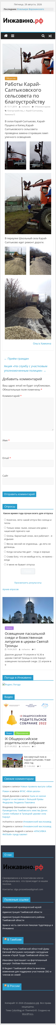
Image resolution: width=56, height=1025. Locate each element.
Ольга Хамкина (42, 343)
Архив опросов (10, 589)
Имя (6, 440)
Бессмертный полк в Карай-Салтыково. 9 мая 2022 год (37, 759)
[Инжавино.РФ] (23, 861)
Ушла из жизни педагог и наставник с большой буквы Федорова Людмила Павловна (24, 799)
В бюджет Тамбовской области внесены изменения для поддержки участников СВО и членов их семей (26, 971)
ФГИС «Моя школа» (30, 791)
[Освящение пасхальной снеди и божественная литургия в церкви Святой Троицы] (28, 598)
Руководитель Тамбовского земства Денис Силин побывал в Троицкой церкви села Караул (25, 813)
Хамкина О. (10, 114)
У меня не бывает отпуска (21, 564)
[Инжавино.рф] (5, 36)
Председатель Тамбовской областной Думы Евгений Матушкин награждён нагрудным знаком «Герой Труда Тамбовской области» (25, 952)
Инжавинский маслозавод (37, 821)
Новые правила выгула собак (36, 786)
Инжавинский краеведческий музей (21, 907)
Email (6, 458)
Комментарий (12, 396)
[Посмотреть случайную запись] (50, 36)
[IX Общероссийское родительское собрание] (28, 703)
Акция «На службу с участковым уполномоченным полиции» (25, 368)
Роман (5, 791)
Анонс (9, 628)
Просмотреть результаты (28, 582)
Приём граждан (16, 358)
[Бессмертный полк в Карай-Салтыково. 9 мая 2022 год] (12, 755)
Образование (22, 733)
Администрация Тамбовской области (22, 912)
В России (13, 986)
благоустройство (15, 110)
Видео (9, 733)
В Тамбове (14, 939)
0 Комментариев (42, 106)
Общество (11, 78)
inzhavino (26, 106)
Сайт (5, 475)
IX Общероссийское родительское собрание (25, 740)
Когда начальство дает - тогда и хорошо (28, 551)
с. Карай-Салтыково (33, 110)
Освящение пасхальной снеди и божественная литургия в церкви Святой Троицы (26, 639)
